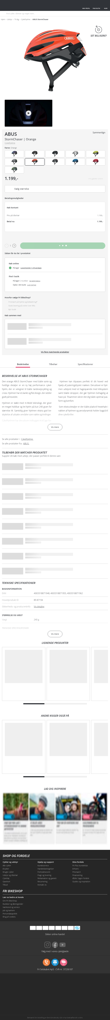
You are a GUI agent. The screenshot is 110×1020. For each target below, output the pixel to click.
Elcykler (6, 868)
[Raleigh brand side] (33, 1003)
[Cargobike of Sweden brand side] (77, 993)
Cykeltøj (6, 878)
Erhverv (75, 868)
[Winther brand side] (55, 982)
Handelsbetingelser (46, 868)
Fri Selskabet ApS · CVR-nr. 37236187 (55, 969)
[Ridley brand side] (55, 993)
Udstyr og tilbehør (10, 875)
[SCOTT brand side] (77, 982)
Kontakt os (42, 884)
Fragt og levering (44, 875)
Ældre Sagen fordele (80, 878)
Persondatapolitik (10, 913)
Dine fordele (78, 862)
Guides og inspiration (81, 881)
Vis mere (55, 427)
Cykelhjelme (25, 19)
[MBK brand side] (33, 982)
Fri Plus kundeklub (80, 865)
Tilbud (5, 884)
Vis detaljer (39, 606)
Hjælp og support (46, 862)
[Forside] (22, 5)
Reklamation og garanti (47, 878)
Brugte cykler (8, 872)
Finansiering (77, 875)
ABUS (11, 134)
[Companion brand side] (33, 993)
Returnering (42, 881)
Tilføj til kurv (62, 245)
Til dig (16, 19)
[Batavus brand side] (12, 982)
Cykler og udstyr (10, 862)
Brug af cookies (9, 916)
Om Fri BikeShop (10, 900)
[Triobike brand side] (98, 993)
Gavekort (6, 881)
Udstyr (9, 19)
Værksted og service (11, 907)
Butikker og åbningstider (13, 904)
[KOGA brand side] (98, 982)
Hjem (3, 19)
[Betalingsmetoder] (52, 928)
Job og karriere (9, 910)
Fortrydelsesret (44, 872)
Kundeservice (43, 865)
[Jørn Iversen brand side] (77, 1003)
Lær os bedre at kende (13, 897)
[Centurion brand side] (12, 993)
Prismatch (76, 872)
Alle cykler (7, 865)
